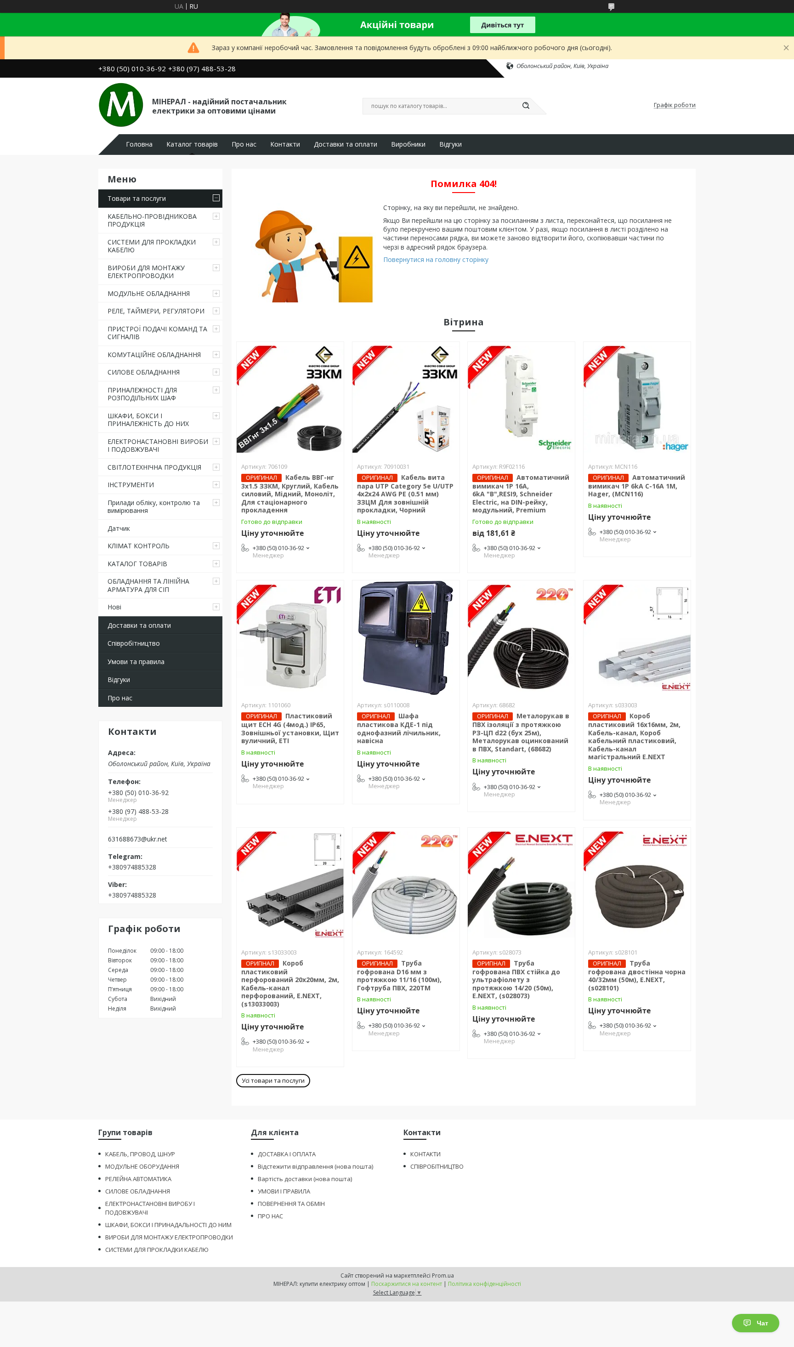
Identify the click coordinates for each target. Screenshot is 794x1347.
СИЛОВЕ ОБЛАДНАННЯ (144, 372)
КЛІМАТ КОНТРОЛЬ (139, 545)
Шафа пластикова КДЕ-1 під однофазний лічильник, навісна (399, 728)
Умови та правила (136, 661)
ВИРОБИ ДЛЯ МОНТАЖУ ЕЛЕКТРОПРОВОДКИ (146, 271)
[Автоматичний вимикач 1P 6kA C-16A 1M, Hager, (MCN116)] (637, 399)
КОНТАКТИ (425, 1154)
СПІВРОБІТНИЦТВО (437, 1166)
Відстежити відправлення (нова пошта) (315, 1166)
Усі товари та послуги (273, 1080)
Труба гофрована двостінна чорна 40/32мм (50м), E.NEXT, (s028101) (637, 975)
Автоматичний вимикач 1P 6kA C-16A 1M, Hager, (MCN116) (636, 486)
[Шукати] (525, 106)
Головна (139, 144)
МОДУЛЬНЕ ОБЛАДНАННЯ (149, 293)
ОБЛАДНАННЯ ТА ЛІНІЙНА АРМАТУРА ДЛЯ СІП (148, 585)
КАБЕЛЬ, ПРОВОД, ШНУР (140, 1154)
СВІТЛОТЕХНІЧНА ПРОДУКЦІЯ (154, 467)
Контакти (285, 144)
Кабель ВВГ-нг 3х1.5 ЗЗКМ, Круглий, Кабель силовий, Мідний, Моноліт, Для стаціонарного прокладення (290, 494)
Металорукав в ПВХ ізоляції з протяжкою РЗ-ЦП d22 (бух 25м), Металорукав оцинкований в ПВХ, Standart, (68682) (520, 732)
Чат (762, 1323)
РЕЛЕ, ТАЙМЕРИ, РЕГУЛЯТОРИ (156, 311)
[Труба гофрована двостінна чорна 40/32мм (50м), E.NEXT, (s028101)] (637, 885)
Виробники (408, 144)
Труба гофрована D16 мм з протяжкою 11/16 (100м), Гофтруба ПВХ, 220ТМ (399, 975)
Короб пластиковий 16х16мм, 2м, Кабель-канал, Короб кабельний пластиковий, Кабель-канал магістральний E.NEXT (634, 736)
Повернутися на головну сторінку (435, 259)
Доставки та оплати (345, 144)
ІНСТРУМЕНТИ (131, 484)
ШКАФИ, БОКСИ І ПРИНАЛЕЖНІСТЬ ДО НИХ (148, 419)
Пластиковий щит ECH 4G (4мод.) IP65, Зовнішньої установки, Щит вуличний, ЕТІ (290, 728)
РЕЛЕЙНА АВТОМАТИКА (138, 1179)
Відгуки (450, 144)
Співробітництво (134, 643)
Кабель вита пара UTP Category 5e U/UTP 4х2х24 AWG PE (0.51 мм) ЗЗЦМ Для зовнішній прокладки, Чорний (405, 494)
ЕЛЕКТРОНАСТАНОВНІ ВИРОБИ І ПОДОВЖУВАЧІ (158, 445)
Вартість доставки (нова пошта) (305, 1179)
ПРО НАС (270, 1216)
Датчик (119, 528)
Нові (114, 606)
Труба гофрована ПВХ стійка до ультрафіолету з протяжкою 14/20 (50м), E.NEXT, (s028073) (516, 979)
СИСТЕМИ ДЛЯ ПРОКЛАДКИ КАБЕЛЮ (152, 246)
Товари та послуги (137, 198)
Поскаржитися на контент (406, 1284)
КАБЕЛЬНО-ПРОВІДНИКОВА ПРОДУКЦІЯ (152, 220)
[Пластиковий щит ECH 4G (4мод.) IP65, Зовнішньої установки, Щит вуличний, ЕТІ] (290, 637)
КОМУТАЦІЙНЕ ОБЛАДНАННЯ (154, 354)
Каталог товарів (192, 144)
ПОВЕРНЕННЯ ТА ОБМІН (291, 1203)
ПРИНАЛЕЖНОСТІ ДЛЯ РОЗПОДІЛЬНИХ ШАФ (142, 394)
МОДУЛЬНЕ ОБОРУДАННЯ (142, 1166)
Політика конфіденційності (484, 1284)
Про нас (244, 144)
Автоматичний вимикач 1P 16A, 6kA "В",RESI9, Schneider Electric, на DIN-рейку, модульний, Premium (520, 494)
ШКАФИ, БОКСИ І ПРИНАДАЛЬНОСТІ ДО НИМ (168, 1225)
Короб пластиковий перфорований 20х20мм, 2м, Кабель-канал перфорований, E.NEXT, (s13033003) (290, 983)
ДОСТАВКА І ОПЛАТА (287, 1154)
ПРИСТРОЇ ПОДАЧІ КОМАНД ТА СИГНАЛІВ (157, 332)
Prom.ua (443, 1275)
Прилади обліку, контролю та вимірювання (154, 506)
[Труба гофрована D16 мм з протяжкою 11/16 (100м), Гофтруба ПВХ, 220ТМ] (405, 885)
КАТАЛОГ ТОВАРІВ (137, 563)
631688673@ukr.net (137, 839)
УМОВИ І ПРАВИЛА (284, 1191)
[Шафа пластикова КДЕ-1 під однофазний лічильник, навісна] (405, 637)
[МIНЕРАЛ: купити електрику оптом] (121, 105)
